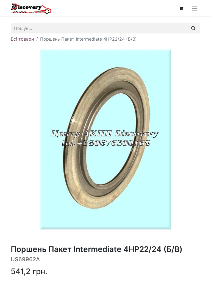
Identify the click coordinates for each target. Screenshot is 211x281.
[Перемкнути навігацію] (194, 8)
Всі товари (22, 39)
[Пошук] (193, 28)
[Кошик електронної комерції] (181, 8)
